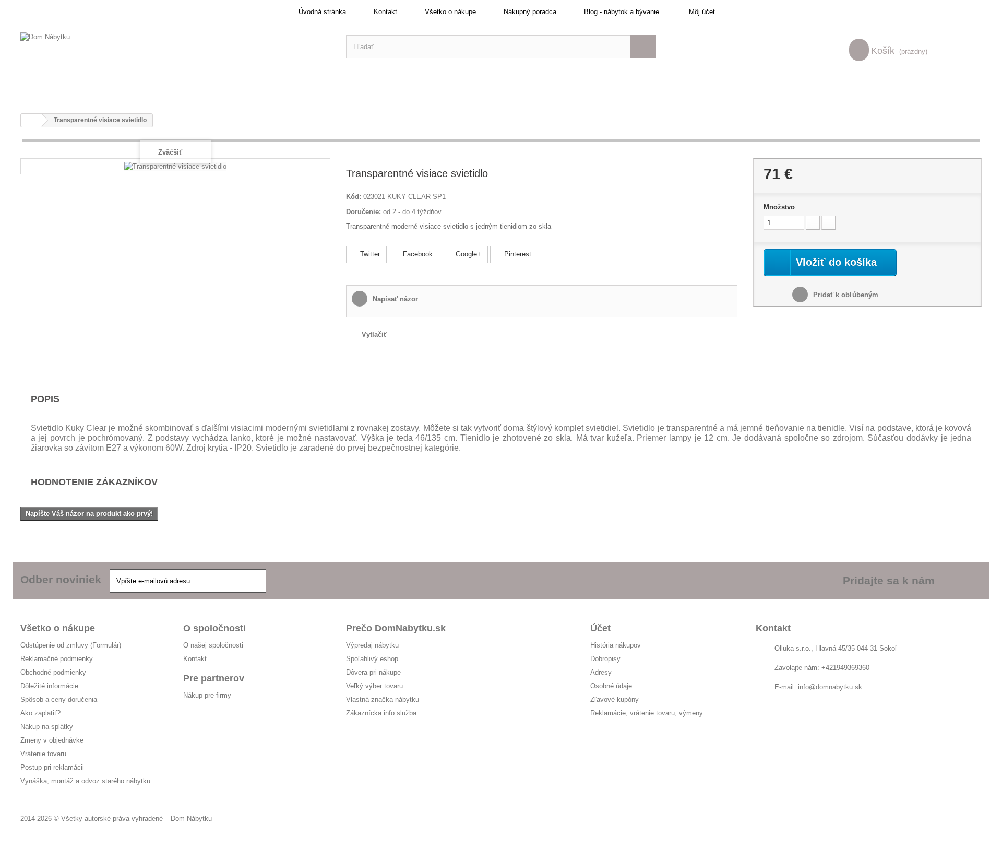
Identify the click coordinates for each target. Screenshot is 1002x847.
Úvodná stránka (322, 12)
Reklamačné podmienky (56, 659)
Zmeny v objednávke (52, 740)
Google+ (467, 254)
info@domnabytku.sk (830, 687)
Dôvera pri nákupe (373, 672)
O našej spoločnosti (213, 645)
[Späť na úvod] (31, 120)
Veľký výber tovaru (374, 686)
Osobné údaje (611, 686)
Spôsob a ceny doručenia (58, 699)
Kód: (353, 197)
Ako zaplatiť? (40, 713)
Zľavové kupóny (614, 699)
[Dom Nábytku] (175, 46)
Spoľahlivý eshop (372, 659)
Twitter (369, 254)
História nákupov (615, 645)
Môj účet (702, 12)
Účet (600, 628)
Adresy (601, 672)
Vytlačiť (374, 334)
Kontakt (385, 12)
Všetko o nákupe (450, 12)
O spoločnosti (214, 628)
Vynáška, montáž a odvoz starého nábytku (85, 781)
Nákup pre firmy (207, 695)
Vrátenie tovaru (43, 754)
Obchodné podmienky (53, 672)
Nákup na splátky (46, 727)
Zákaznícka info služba (381, 713)
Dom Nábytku (191, 818)
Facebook (417, 254)
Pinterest (516, 254)
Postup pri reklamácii (52, 767)
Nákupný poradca (530, 12)
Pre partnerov (213, 678)
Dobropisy (605, 659)
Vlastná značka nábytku (382, 699)
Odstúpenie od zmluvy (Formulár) (70, 645)
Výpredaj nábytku (372, 645)
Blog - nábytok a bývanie (621, 12)
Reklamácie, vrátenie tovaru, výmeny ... (650, 713)
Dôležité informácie (49, 686)
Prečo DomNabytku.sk (396, 628)
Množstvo (779, 207)
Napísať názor (394, 299)
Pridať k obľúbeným (844, 295)
